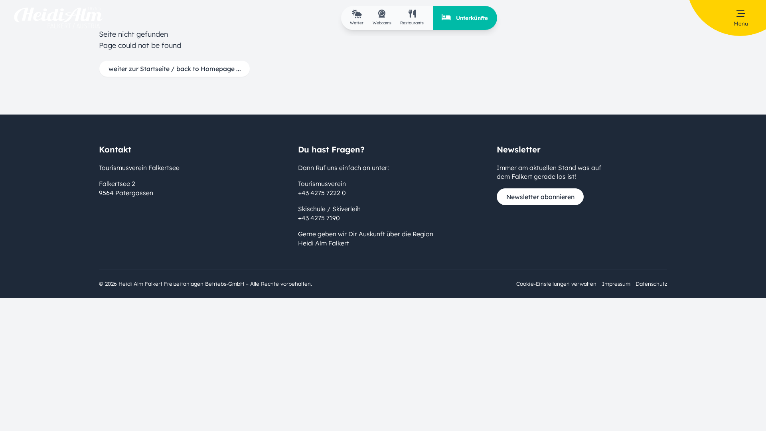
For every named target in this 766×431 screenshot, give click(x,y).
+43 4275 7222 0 (322, 193)
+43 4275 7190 (319, 218)
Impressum (616, 283)
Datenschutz (651, 283)
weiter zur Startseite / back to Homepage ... (175, 69)
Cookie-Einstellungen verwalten (556, 283)
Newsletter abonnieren (540, 197)
